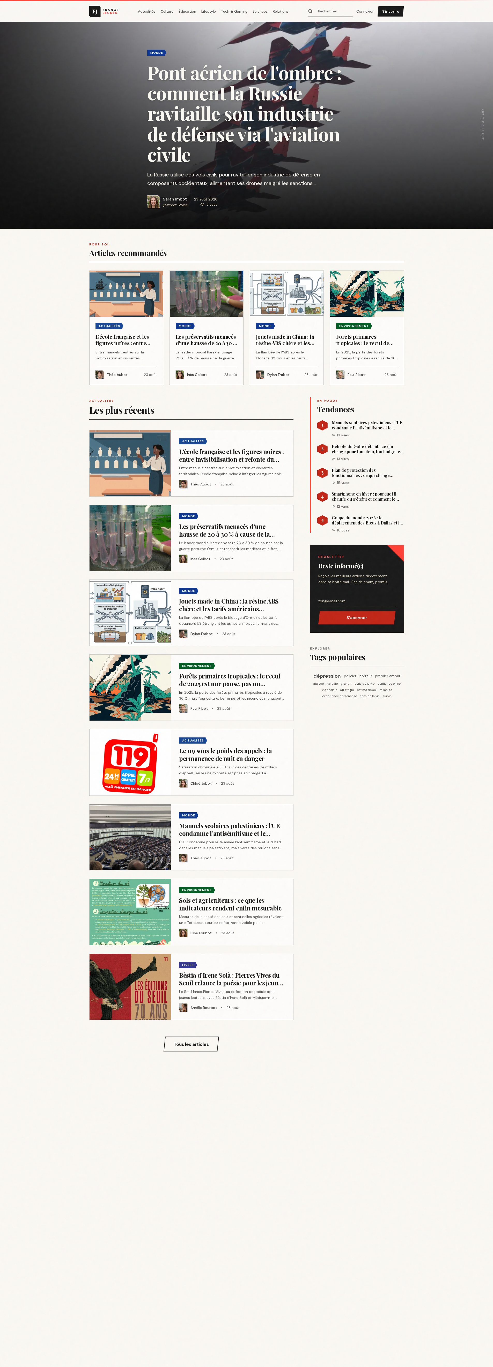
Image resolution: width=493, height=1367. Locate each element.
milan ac (386, 690)
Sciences (260, 11)
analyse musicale (325, 684)
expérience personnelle (339, 696)
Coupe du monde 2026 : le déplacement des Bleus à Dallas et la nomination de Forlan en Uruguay (367, 520)
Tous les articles (191, 1044)
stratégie (347, 690)
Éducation (187, 11)
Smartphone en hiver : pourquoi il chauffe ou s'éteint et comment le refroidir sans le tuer (364, 496)
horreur (365, 676)
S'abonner (357, 617)
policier (350, 676)
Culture (167, 11)
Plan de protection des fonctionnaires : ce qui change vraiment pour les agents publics (363, 473)
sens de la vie (364, 684)
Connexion (365, 11)
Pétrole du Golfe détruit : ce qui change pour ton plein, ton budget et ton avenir (366, 449)
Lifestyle (208, 11)
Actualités (147, 11)
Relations (281, 11)
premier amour (387, 676)
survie (387, 696)
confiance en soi (389, 684)
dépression (327, 676)
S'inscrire (390, 11)
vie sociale (329, 690)
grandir (346, 684)
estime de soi (367, 690)
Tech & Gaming (234, 11)
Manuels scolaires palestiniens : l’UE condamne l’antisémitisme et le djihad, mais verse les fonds (367, 425)
